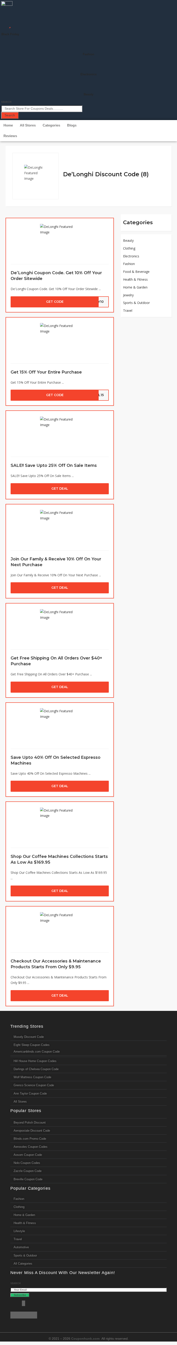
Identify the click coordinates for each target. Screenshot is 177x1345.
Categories (51, 125)
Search (6, 101)
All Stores (28, 125)
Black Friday (10, 34)
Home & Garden (135, 287)
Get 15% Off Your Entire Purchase (46, 372)
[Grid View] (158, 154)
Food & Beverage (136, 271)
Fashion (88, 54)
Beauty (88, 94)
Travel (127, 310)
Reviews (10, 136)
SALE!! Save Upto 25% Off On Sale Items (54, 465)
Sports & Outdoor (136, 302)
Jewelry (128, 295)
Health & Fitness (135, 279)
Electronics (88, 74)
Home (8, 125)
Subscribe (20, 1295)
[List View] (163, 154)
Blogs (72, 125)
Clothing (129, 248)
